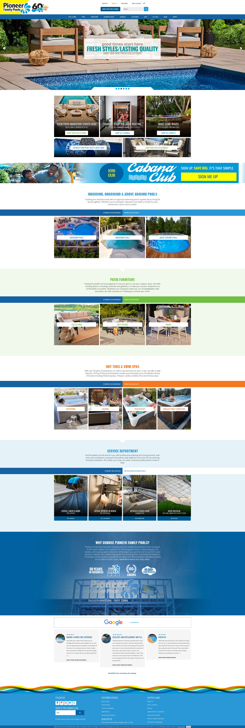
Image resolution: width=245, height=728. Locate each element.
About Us (150, 701)
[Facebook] (57, 703)
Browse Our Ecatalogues (131, 213)
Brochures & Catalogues (155, 722)
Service (175, 17)
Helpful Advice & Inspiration (155, 712)
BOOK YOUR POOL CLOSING (110, 9)
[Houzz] (74, 703)
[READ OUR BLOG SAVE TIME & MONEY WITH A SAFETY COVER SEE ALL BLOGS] (174, 476)
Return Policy (105, 701)
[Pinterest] (61, 703)
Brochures (124, 3)
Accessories (134, 17)
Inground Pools (76, 237)
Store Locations (152, 705)
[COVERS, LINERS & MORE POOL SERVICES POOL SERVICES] (71, 476)
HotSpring (70, 408)
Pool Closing (72, 17)
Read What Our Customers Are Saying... (122, 673)
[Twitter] (70, 703)
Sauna (165, 17)
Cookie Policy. (181, 727)
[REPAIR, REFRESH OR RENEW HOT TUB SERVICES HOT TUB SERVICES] (105, 476)
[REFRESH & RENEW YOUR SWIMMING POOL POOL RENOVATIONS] (139, 476)
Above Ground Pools (168, 237)
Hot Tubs (155, 17)
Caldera (105, 408)
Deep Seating (122, 324)
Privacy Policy (105, 705)
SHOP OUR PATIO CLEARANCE (156, 147)
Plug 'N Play (140, 408)
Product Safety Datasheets (155, 718)
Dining (168, 324)
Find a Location (136, 3)
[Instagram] (65, 703)
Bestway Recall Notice (108, 715)
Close (188, 727)
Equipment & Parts (109, 17)
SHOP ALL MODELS (168, 132)
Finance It (114, 3)
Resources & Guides (153, 715)
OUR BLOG (104, 3)
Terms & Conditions (107, 708)
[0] (144, 3)
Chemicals (123, 17)
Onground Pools (122, 237)
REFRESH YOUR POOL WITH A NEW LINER (88, 147)
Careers (149, 708)
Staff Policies (105, 712)
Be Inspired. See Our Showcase (112, 213)
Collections (76, 324)
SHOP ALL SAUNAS (122, 132)
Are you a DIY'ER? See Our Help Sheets (135, 471)
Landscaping (94, 17)
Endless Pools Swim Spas (174, 408)
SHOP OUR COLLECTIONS (76, 132)
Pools (83, 17)
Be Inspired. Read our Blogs (113, 471)
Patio (145, 17)
